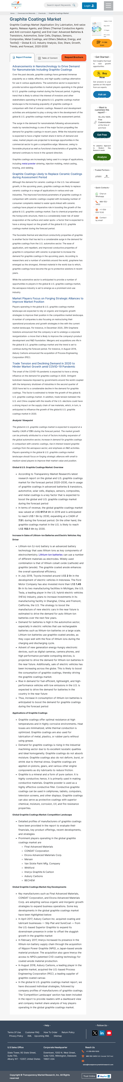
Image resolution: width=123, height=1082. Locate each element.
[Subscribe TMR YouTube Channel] (109, 1032)
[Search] (74, 5)
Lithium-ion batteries (51, 554)
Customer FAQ (32, 1032)
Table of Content (49, 58)
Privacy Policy (16, 1036)
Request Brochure (74, 57)
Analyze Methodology (102, 158)
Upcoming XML (41, 1036)
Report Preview (24, 57)
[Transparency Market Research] (16, 4)
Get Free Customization (102, 135)
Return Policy (68, 1032)
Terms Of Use (14, 1032)
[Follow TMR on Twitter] (95, 1032)
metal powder (29, 163)
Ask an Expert (102, 95)
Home (12, 13)
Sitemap (58, 1036)
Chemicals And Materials (26, 13)
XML (29, 1036)
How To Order (50, 1032)
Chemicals (42, 13)
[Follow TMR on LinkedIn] (102, 1032)
